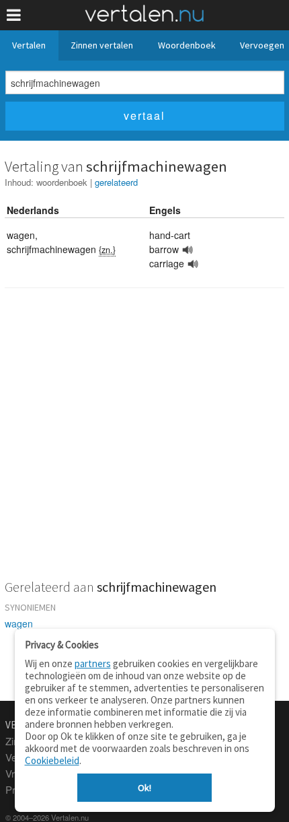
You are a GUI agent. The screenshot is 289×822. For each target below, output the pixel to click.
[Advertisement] (144, 442)
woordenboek (61, 182)
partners (93, 663)
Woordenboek (187, 45)
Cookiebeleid (52, 760)
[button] (14, 15)
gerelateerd (116, 182)
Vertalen (29, 45)
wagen (19, 623)
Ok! (144, 788)
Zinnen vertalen (102, 45)
